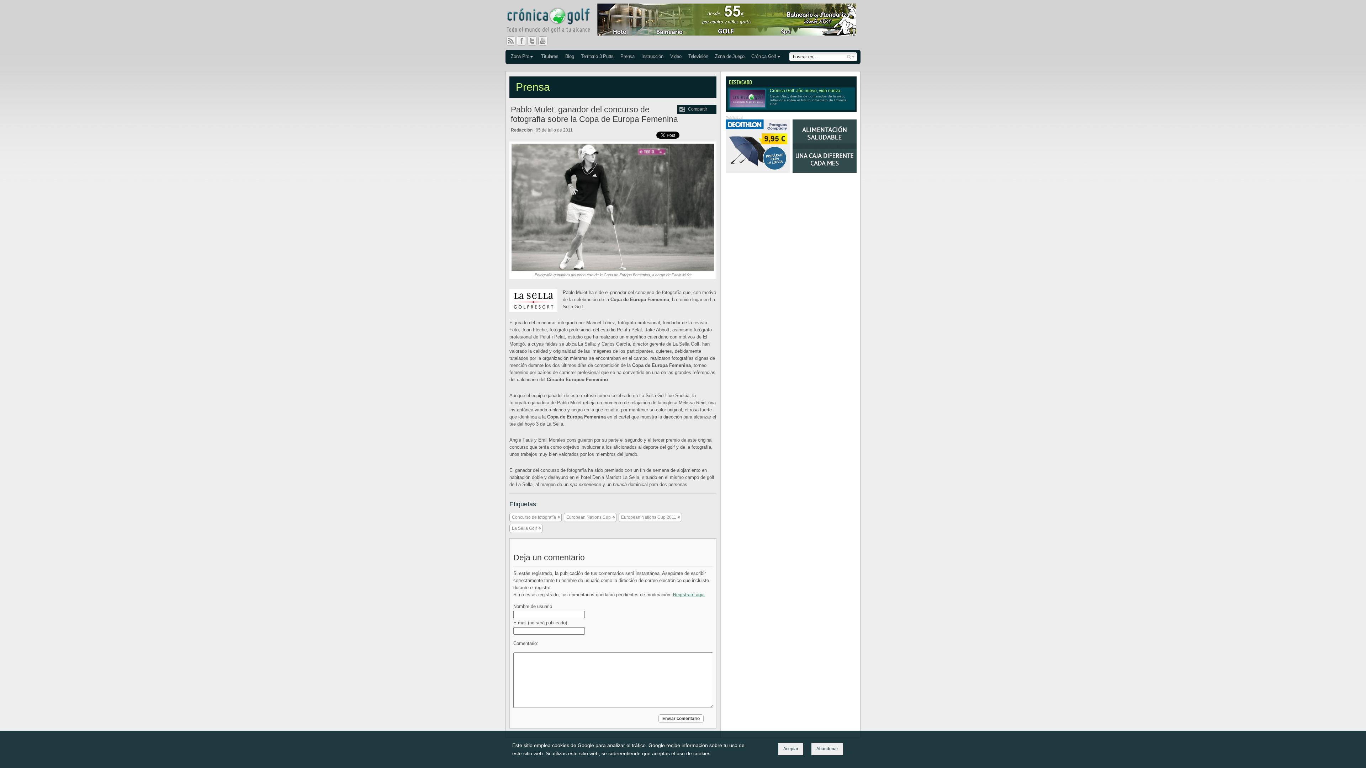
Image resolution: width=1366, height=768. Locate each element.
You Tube (546, 41)
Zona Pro (520, 56)
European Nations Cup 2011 (648, 517)
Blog (569, 56)
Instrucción (652, 56)
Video (676, 56)
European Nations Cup (588, 517)
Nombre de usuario (532, 606)
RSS (510, 41)
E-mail (540, 622)
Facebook (524, 41)
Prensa (627, 56)
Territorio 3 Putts (597, 56)
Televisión (698, 56)
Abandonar (827, 748)
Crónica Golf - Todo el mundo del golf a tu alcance (553, 21)
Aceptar (790, 748)
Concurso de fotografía (534, 517)
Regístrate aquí (689, 594)
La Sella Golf (524, 528)
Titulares (549, 56)
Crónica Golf (763, 56)
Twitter (535, 41)
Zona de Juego (730, 56)
